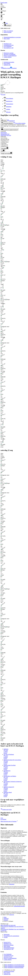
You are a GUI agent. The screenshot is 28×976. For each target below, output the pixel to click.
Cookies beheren (7, 57)
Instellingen (8, 25)
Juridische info (7, 64)
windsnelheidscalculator (19, 906)
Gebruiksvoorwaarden (9, 62)
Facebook (14, 68)
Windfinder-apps (7, 43)
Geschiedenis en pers (9, 45)
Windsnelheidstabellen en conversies (12, 37)
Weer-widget (7, 38)
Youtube (21, 967)
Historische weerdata (8, 53)
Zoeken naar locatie (7, 809)
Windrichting (4, 132)
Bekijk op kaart (6, 68)
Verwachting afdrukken (8, 123)
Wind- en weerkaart (8, 30)
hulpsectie (11, 914)
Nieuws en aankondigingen (10, 55)
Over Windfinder (8, 46)
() (5, 134)
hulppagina (11, 884)
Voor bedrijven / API (8, 47)
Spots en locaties (7, 32)
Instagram (21, 966)
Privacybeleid (7, 63)
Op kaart (3, 94)
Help (6, 23)
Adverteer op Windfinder (9, 54)
